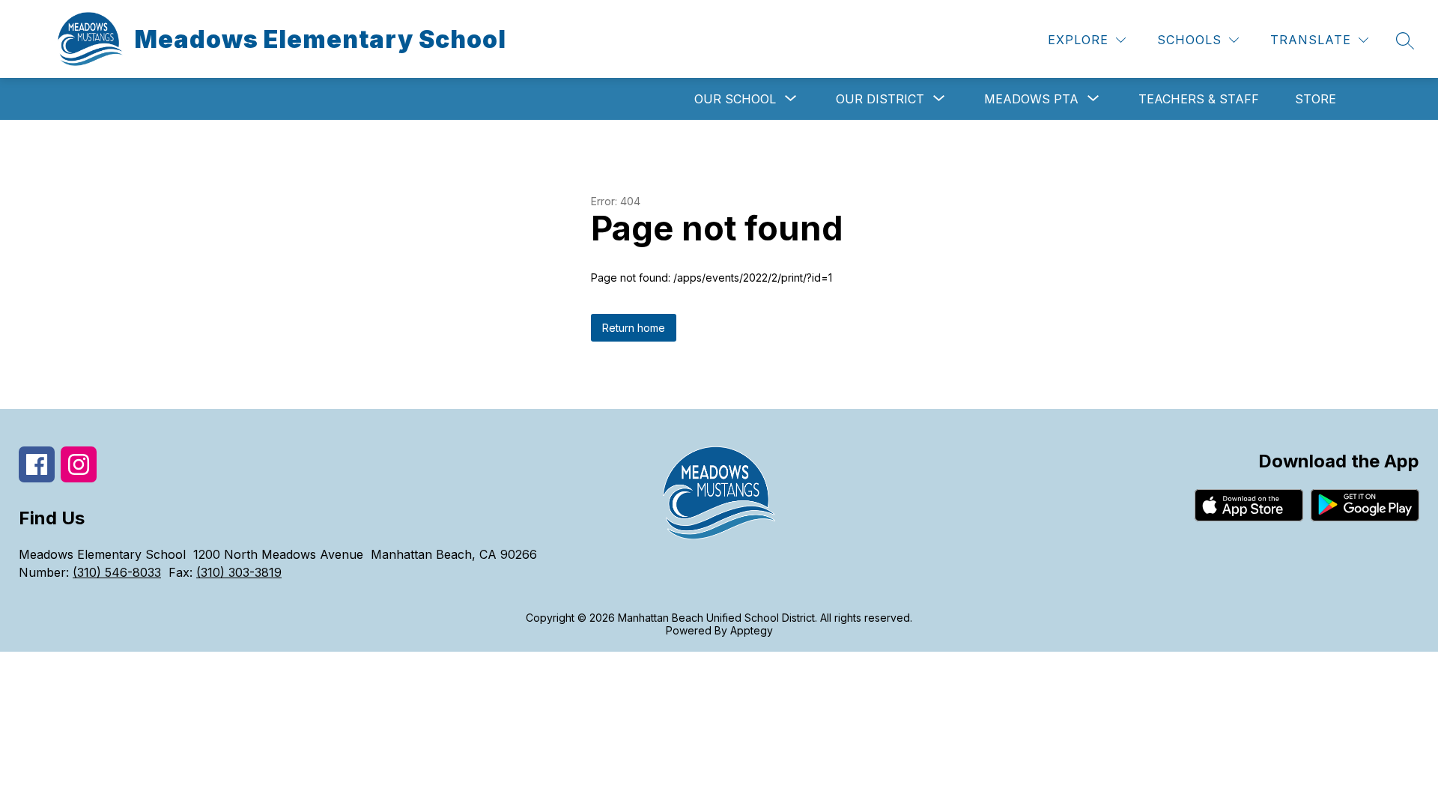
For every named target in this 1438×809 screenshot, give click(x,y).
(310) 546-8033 (117, 572)
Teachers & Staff (1198, 98)
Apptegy (751, 630)
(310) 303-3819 (239, 572)
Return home (633, 327)
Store (1315, 98)
